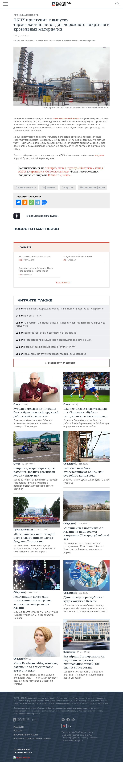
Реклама (17, 731)
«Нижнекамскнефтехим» (66, 118)
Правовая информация (25, 735)
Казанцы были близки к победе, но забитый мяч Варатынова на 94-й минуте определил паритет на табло (86, 417)
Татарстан (68, 187)
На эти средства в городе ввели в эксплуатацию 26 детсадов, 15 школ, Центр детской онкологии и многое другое (86, 540)
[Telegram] (37, 202)
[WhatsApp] (31, 202)
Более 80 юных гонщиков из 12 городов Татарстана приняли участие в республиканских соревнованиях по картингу (35, 478)
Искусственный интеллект (77, 258)
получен (99, 155)
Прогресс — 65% (29, 315)
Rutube (52, 175)
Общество (19, 592)
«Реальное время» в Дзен (42, 216)
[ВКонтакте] (18, 202)
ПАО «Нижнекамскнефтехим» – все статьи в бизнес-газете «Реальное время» (58, 40)
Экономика (69, 652)
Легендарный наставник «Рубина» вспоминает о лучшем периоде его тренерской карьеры (36, 417)
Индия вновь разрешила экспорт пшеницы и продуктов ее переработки (60, 308)
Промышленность (26, 15)
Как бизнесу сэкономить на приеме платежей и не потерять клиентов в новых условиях (84, 667)
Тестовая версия (22, 752)
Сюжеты (25, 247)
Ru (64, 726)
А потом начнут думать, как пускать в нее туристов (86, 475)
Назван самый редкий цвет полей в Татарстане (46, 332)
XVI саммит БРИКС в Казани (34, 258)
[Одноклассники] (24, 202)
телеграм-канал (55, 168)
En (69, 726)
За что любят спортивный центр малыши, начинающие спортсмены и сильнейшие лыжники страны (34, 542)
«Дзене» (65, 175)
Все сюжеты (63, 282)
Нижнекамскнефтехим (92, 187)
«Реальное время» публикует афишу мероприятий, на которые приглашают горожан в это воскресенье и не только (85, 604)
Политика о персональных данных (32, 739)
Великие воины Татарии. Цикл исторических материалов (36, 271)
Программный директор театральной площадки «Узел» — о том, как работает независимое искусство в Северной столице (35, 673)
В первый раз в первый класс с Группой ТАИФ (45, 346)
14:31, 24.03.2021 (21, 35)
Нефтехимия (49, 187)
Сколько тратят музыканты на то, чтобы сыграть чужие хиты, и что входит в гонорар (35, 607)
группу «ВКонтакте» (80, 168)
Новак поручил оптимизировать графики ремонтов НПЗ (51, 353)
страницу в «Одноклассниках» (49, 171)
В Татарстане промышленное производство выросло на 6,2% (54, 339)
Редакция (18, 727)
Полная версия (21, 749)
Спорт (16, 404)
